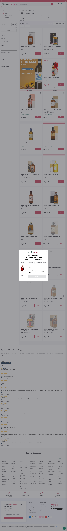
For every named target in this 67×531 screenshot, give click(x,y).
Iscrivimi (36, 276)
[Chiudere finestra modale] (46, 251)
